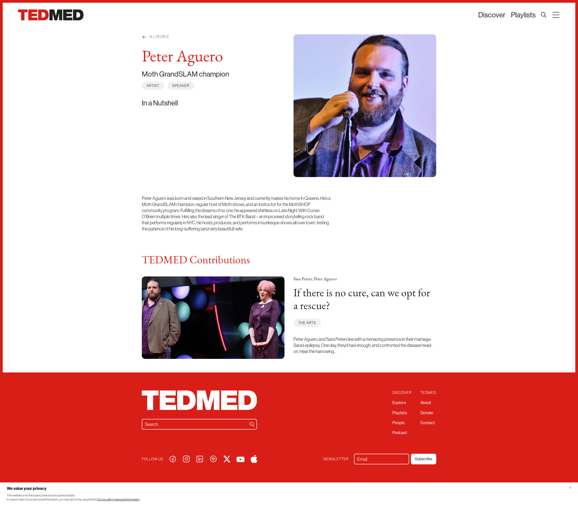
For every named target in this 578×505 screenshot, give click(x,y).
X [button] (570, 488)
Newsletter (336, 459)
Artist (153, 85)
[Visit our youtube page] (240, 459)
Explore (399, 402)
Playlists (523, 14)
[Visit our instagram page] (186, 458)
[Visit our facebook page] (173, 458)
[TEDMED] (51, 15)
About (425, 402)
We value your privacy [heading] (27, 488)
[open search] (543, 15)
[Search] (252, 424)
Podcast (399, 432)
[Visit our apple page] (254, 458)
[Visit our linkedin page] (200, 458)
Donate (427, 412)
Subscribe (423, 458)
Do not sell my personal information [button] (119, 499)
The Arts (307, 322)
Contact (427, 422)
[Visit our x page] (227, 458)
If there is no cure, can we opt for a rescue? (362, 300)
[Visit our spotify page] (213, 458)
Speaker (180, 85)
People (398, 422)
